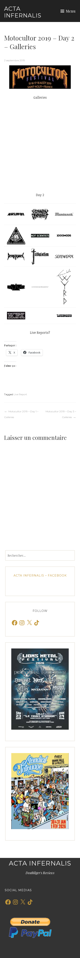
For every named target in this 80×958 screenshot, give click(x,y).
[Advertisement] (40, 146)
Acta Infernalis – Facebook (40, 575)
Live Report (20, 394)
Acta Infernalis (22, 12)
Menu (70, 11)
